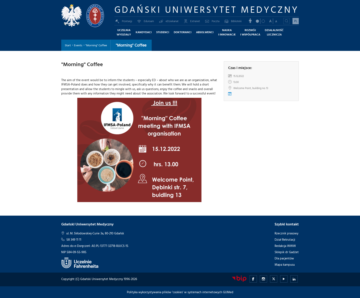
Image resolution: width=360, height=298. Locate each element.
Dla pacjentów (284, 258)
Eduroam (149, 21)
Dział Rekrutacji (285, 239)
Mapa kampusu (285, 264)
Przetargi (127, 21)
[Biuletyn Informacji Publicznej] (239, 278)
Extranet (195, 21)
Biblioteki (236, 21)
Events (78, 45)
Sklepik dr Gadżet (287, 252)
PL (295, 21)
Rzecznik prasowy (286, 233)
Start (68, 45)
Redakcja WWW (285, 245)
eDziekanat (172, 21)
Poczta (215, 21)
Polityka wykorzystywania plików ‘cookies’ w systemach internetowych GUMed (180, 292)
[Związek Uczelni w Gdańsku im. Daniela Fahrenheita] (80, 262)
